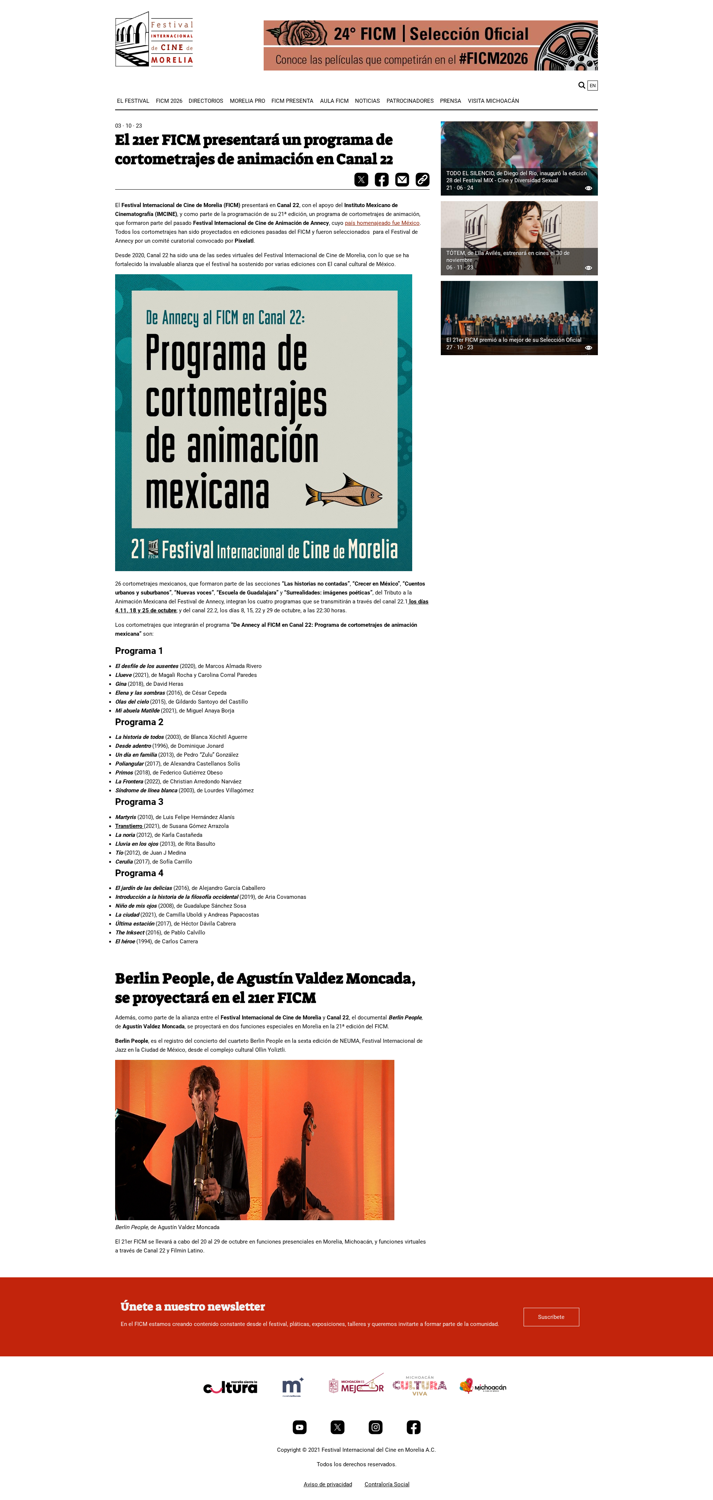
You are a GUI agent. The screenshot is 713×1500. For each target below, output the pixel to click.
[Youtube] (300, 1432)
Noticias (367, 101)
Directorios (206, 101)
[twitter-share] (362, 184)
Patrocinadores (410, 101)
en (593, 85)
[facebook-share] (382, 184)
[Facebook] (414, 1432)
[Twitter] (338, 1432)
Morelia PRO (247, 101)
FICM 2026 (169, 101)
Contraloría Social (387, 1484)
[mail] (403, 184)
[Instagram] (376, 1432)
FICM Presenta (292, 101)
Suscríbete (551, 1317)
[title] (230, 1404)
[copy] (423, 180)
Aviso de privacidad (328, 1484)
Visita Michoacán (493, 101)
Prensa (450, 101)
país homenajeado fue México (382, 223)
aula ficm (334, 101)
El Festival (133, 101)
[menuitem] (133, 101)
